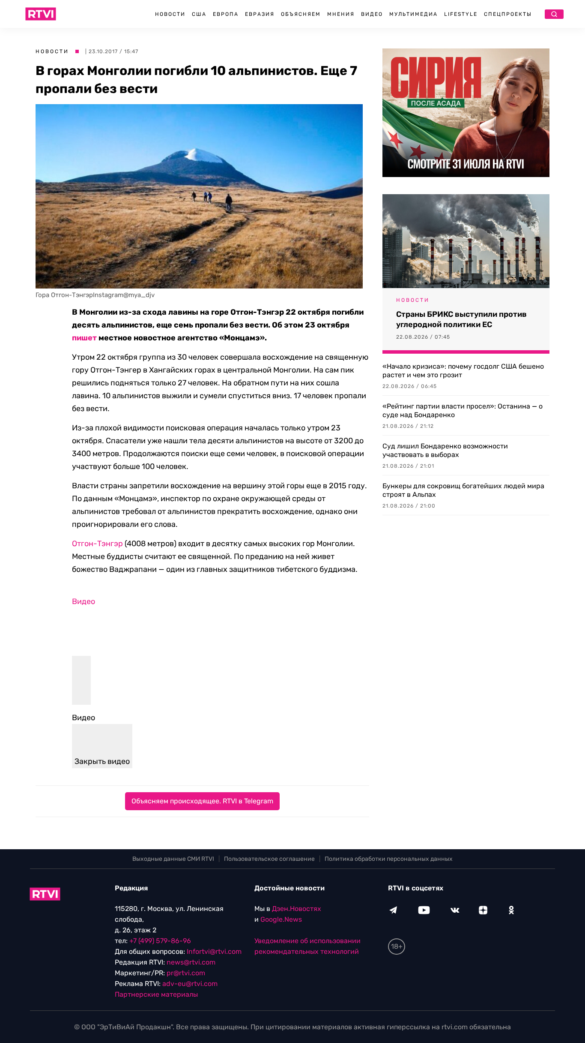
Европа (226, 14)
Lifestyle (461, 14)
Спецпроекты (508, 14)
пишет (84, 338)
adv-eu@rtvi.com (190, 984)
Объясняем (301, 14)
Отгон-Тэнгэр (97, 543)
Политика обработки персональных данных (389, 859)
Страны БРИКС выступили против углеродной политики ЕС (461, 319)
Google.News (281, 919)
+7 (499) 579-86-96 (160, 941)
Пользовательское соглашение (269, 859)
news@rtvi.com (191, 962)
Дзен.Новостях (296, 909)
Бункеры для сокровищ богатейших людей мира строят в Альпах (463, 490)
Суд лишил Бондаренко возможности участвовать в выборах (445, 450)
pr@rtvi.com (186, 973)
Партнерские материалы (156, 994)
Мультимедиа (413, 14)
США (199, 14)
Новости (170, 14)
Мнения (341, 14)
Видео (372, 14)
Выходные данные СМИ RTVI (173, 859)
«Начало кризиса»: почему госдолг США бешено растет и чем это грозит (463, 370)
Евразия (260, 14)
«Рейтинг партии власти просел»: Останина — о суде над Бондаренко (462, 410)
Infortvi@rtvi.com (214, 951)
